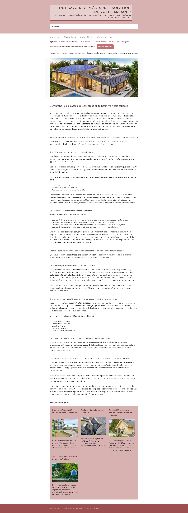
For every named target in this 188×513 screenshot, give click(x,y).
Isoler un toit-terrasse (77, 53)
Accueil (53, 53)
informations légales (92, 508)
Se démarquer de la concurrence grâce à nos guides (111, 42)
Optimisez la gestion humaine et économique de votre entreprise (72, 46)
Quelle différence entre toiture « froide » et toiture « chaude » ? (121, 412)
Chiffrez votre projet (105, 46)
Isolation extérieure (86, 37)
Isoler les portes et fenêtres (105, 37)
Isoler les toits (85, 42)
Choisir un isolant (70, 37)
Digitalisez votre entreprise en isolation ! (63, 42)
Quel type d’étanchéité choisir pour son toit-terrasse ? (64, 412)
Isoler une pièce (55, 37)
